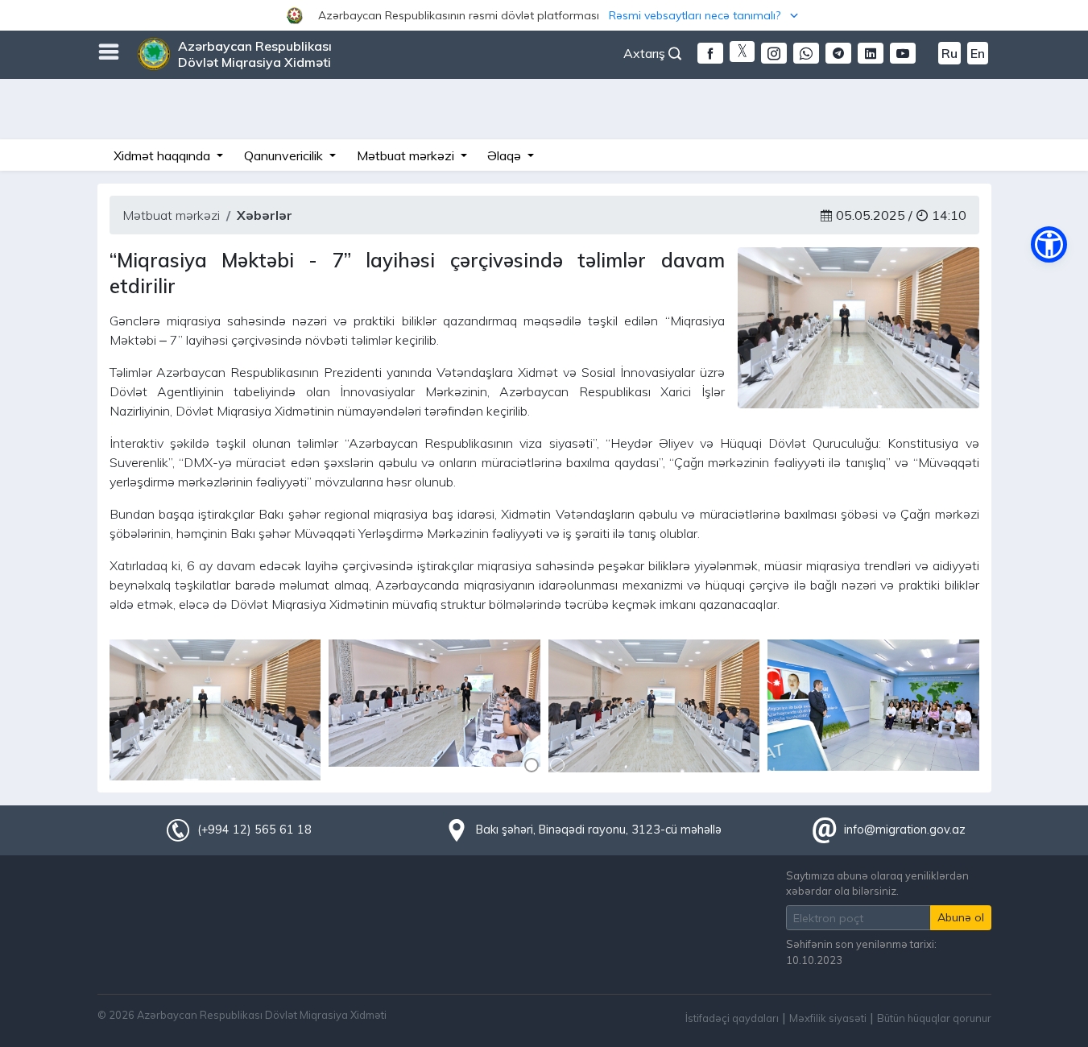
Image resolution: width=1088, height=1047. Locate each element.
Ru (949, 53)
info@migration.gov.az (905, 829)
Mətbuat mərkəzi (171, 215)
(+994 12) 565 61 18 (254, 829)
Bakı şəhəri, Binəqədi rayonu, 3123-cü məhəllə (599, 829)
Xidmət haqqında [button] (163, 155)
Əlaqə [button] (505, 155)
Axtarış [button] (645, 53)
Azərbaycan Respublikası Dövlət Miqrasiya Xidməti (255, 54)
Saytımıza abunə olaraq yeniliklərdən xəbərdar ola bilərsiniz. (877, 883)
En (977, 53)
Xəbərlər (264, 215)
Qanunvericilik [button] (285, 155)
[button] (544, 15)
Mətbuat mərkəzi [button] (407, 155)
